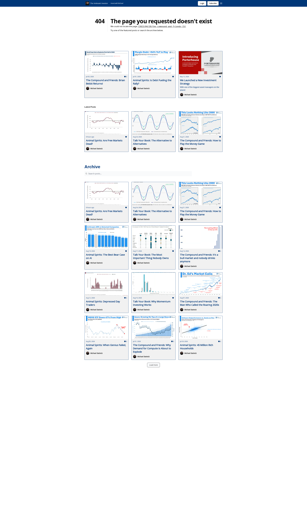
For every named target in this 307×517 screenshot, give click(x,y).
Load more (153, 365)
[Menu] (221, 3)
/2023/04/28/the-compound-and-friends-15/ (162, 26)
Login (202, 3)
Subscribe (213, 3)
